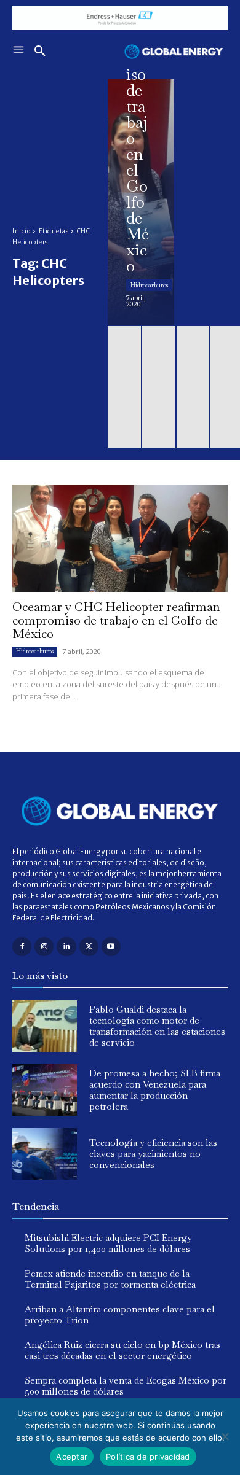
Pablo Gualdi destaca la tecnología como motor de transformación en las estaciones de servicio (157, 1025)
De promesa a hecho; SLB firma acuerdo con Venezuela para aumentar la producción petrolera (154, 1089)
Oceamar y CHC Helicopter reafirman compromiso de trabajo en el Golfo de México (116, 620)
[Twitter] (88, 946)
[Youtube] (111, 946)
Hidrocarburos (149, 285)
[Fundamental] (120, 18)
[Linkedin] (66, 946)
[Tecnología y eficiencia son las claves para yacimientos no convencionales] (44, 1154)
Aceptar (71, 1456)
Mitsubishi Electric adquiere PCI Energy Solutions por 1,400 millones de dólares (108, 1243)
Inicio (21, 231)
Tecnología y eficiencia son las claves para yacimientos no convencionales (153, 1153)
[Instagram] (44, 946)
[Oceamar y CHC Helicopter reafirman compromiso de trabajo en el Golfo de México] (141, 202)
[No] (224, 1436)
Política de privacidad (148, 1456)
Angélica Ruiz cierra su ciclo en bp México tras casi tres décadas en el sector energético (122, 1350)
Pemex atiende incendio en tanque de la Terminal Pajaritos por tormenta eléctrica (110, 1278)
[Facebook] (21, 946)
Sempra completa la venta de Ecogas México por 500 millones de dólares (125, 1385)
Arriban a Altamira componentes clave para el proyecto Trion (120, 1314)
